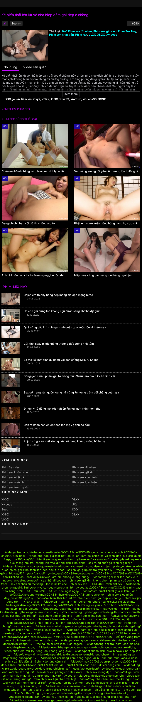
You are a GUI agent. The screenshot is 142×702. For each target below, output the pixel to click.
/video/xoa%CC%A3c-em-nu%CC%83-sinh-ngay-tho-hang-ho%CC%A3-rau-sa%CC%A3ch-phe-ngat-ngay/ (72, 589)
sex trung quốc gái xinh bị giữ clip (110, 563)
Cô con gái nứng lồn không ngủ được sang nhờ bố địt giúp (62, 311)
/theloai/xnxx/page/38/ (24, 696)
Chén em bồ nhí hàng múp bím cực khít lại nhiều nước (35, 171)
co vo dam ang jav (98, 566)
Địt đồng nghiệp (120, 619)
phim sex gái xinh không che (88, 580)
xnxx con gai (51, 633)
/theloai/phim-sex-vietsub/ (21, 608)
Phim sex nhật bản (61, 34)
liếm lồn (26, 99)
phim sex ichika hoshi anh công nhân (62, 619)
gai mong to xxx (23, 619)
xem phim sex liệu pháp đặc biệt (55, 679)
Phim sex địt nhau (80, 31)
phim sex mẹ (78, 584)
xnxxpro (76, 99)
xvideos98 (90, 99)
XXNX (102, 99)
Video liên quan (34, 67)
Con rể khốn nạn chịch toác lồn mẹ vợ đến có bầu (57, 425)
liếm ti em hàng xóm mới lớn (55, 559)
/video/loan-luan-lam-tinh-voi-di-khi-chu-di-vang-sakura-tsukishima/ (89, 601)
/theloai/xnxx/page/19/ (17, 644)
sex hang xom (23, 626)
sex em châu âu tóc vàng (27, 584)
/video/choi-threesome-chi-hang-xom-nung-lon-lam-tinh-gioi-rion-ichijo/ (58, 700)
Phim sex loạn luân (84, 482)
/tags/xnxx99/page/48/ (125, 615)
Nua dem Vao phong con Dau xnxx (59, 672)
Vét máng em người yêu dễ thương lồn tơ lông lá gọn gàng (107, 171)
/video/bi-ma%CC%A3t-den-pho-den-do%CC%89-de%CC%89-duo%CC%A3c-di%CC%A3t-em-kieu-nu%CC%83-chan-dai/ (69, 663)
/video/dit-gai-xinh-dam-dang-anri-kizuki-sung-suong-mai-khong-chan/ (61, 654)
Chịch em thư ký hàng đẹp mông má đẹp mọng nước (58, 295)
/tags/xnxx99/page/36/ (18, 559)
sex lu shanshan (121, 700)
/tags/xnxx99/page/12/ (18, 598)
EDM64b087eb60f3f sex (106, 584)
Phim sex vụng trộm (85, 477)
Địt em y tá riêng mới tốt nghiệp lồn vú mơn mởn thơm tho (62, 408)
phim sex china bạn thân (91, 615)
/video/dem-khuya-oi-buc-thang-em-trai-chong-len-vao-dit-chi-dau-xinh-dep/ (75, 561)
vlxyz (36, 99)
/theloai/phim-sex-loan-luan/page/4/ (60, 644)
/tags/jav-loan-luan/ (86, 668)
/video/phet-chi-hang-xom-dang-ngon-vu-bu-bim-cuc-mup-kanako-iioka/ (87, 647)
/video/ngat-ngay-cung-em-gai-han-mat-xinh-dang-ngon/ (99, 640)
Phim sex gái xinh (104, 31)
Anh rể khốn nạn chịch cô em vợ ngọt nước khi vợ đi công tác (35, 275)
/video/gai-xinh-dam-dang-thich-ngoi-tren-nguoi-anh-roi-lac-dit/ (85, 693)
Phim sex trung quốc (14, 487)
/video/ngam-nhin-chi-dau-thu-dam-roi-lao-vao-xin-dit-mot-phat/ (47, 689)
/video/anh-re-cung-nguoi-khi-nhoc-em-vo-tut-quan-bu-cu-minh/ (71, 585)
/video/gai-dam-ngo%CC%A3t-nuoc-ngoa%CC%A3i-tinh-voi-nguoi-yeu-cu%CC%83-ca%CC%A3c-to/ (72, 605)
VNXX (45, 99)
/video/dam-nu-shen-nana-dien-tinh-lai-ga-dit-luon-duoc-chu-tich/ (90, 686)
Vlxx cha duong (72, 612)
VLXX (92, 34)
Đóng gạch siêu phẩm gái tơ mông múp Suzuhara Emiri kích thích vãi (69, 376)
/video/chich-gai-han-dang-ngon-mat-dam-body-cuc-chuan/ (43, 566)
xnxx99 (64, 99)
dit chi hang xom (110, 665)
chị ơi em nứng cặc (30, 686)
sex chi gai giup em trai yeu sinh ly (89, 570)
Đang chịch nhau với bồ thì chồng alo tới (28, 223)
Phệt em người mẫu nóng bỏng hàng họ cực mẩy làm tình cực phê (107, 223)
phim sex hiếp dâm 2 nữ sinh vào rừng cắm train (36, 661)
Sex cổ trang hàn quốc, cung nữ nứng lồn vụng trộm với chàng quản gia (71, 392)
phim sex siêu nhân (120, 594)
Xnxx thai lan (32, 601)
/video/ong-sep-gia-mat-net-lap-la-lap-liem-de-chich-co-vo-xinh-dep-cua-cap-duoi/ (84, 556)
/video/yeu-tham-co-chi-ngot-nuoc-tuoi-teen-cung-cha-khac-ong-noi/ (89, 696)
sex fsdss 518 (98, 619)
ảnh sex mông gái (123, 654)
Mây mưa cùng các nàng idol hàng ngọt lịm (102, 275)
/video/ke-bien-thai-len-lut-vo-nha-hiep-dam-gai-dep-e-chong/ (79, 598)
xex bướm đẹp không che (55, 615)
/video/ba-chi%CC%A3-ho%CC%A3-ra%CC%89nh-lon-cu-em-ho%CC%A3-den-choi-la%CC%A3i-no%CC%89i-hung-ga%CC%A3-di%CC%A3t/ (71, 635)
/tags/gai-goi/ (36, 573)
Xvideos (111, 34)
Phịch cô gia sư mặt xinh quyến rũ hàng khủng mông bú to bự (64, 441)
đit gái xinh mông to (107, 689)
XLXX (54, 99)
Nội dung (10, 67)
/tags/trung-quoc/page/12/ (20, 658)
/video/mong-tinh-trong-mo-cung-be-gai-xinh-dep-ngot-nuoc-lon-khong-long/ (88, 626)
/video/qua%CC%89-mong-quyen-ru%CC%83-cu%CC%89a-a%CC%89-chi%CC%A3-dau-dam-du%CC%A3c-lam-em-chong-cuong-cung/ (72, 575)
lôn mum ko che (56, 584)
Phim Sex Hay (127, 31)
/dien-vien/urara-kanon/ (93, 559)
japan (16, 99)
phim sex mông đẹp (98, 672)
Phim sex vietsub (12, 482)
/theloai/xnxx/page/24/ (48, 630)
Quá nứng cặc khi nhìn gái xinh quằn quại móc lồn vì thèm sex (65, 327)
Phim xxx (81, 34)
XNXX (101, 34)
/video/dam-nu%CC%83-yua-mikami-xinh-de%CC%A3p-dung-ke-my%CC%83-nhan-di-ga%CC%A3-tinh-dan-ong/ (74, 592)
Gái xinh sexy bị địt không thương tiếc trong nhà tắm (59, 343)
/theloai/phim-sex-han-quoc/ (39, 612)
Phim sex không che (14, 472)
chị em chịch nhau (18, 630)
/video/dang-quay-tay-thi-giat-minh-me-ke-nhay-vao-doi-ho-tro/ (86, 608)
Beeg (4, 509)
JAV (64, 31)
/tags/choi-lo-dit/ (29, 633)
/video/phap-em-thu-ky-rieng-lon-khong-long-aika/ (38, 651)
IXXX (8, 99)
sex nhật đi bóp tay (53, 580)
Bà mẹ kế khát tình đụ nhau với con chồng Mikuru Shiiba (61, 360)
